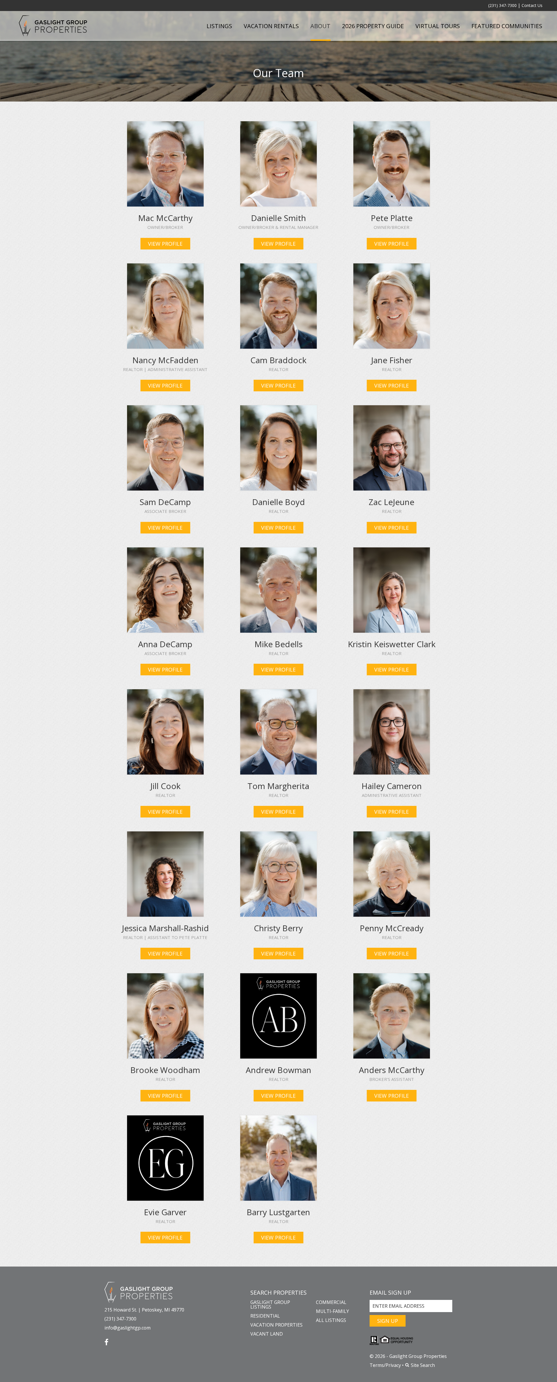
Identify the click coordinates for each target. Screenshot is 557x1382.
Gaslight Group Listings (270, 1304)
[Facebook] (106, 1340)
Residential (265, 1316)
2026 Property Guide (373, 26)
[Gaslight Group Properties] (138, 1292)
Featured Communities (506, 26)
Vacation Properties (276, 1325)
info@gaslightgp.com (127, 1327)
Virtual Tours (437, 26)
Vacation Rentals (271, 26)
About (320, 26)
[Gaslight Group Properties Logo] (53, 26)
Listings (219, 26)
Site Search (422, 1365)
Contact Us (532, 5)
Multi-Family (332, 1311)
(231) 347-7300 (502, 5)
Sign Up (387, 1320)
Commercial (331, 1302)
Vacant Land (266, 1334)
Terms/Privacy (385, 1365)
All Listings (331, 1320)
